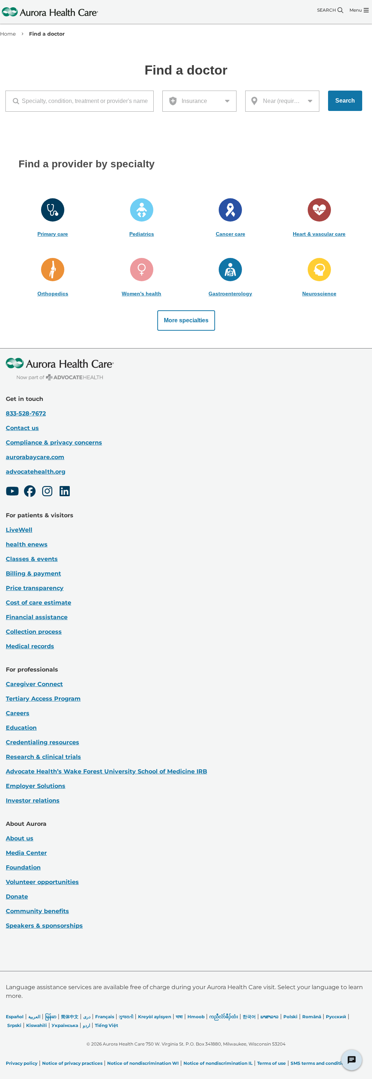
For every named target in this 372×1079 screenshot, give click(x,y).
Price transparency (35, 588)
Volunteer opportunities (42, 882)
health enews (27, 544)
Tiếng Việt (106, 1025)
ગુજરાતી (126, 1016)
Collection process (34, 631)
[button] (53, 218)
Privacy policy (21, 1063)
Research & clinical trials (43, 756)
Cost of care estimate (38, 602)
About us (19, 838)
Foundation (23, 867)
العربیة (34, 1016)
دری (86, 1016)
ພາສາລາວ (269, 1016)
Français (104, 1016)
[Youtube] (12, 492)
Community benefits (37, 911)
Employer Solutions (35, 786)
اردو (86, 1025)
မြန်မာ (50, 1016)
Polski (290, 1016)
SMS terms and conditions (320, 1063)
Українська (65, 1025)
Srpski (14, 1025)
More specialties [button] (186, 320)
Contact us (22, 428)
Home (8, 34)
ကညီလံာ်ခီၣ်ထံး (223, 1016)
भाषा (179, 1016)
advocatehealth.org (35, 471)
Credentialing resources (42, 742)
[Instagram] (47, 492)
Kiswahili (36, 1025)
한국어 (249, 1016)
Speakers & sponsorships (44, 925)
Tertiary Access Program (43, 698)
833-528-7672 (26, 413)
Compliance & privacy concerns (54, 442)
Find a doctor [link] (47, 34)
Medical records (30, 646)
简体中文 (69, 1016)
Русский (336, 1016)
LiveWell (19, 529)
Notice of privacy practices (72, 1063)
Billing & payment (33, 573)
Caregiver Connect (34, 684)
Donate (17, 896)
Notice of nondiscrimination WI (143, 1063)
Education (21, 727)
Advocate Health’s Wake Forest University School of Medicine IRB (106, 771)
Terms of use (271, 1063)
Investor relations (33, 800)
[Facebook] (30, 492)
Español (15, 1016)
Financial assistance (37, 617)
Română (311, 1016)
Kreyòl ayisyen (154, 1016)
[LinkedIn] (64, 492)
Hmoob (196, 1016)
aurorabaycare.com (35, 457)
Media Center (26, 852)
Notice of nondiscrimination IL (217, 1063)
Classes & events (32, 559)
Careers (17, 713)
